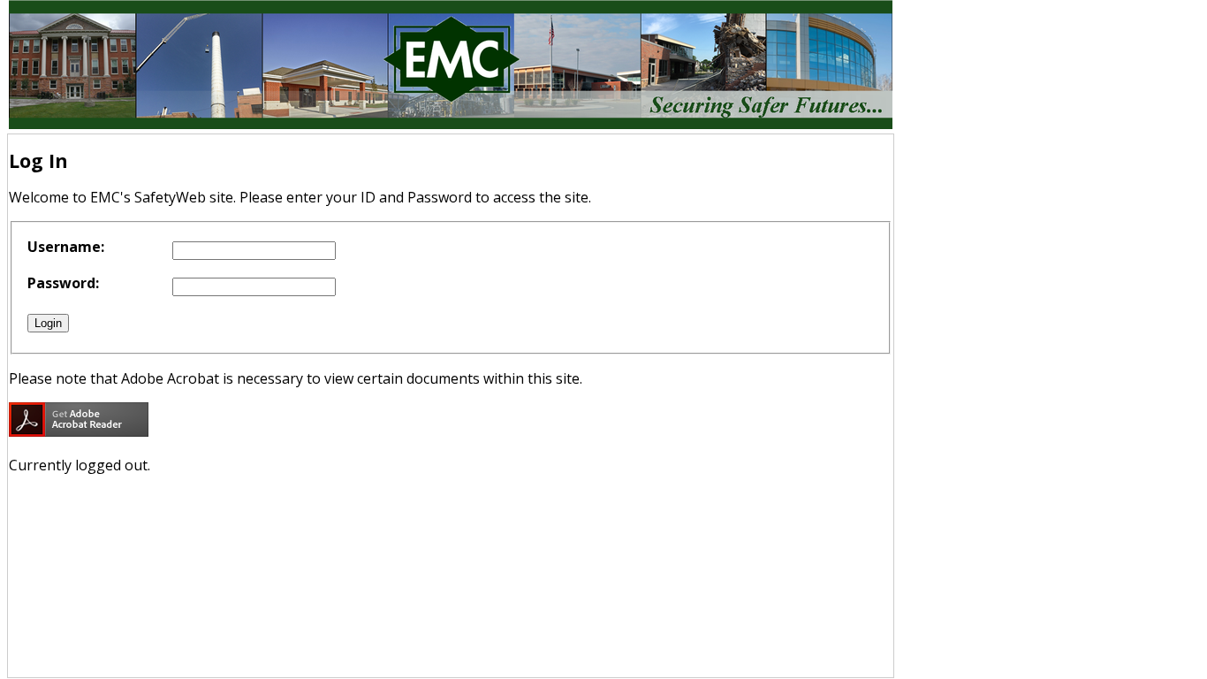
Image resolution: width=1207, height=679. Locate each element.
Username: (65, 247)
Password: (63, 283)
